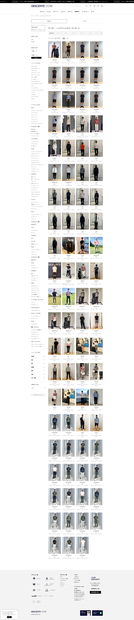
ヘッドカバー (35, 169)
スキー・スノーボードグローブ (38, 344)
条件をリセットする (38, 395)
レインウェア (35, 141)
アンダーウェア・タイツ (37, 123)
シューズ (33, 199)
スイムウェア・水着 (35, 126)
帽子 (33, 177)
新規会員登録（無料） (95, 592)
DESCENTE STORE (42, 6)
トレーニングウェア (36, 316)
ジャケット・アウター (37, 110)
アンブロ (33, 92)
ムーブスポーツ (34, 79)
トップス (34, 112)
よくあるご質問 (77, 580)
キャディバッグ (35, 153)
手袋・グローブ (35, 183)
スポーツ (70, 11)
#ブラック (97, 33)
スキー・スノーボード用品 (37, 346)
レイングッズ (35, 143)
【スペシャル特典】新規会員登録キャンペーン (118, 1)
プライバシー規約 (6, 614)
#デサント (66, 33)
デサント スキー (34, 70)
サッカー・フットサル (35, 313)
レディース (55, 11)
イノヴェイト (33, 94)
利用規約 (75, 588)
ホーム (32, 15)
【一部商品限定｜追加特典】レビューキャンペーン (84, 1)
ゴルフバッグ (35, 288)
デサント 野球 (34, 77)
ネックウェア (35, 187)
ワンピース (34, 119)
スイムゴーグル (35, 334)
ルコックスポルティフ (35, 81)
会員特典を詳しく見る (95, 588)
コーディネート (85, 11)
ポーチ (34, 166)
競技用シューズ (35, 204)
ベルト (34, 181)
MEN (32, 39)
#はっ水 (90, 33)
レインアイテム (34, 138)
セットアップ (35, 121)
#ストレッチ (59, 33)
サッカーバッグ (35, 318)
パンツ (34, 114)
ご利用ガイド (76, 576)
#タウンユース (74, 33)
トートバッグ (35, 158)
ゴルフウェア (35, 285)
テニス (32, 321)
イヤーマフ (34, 190)
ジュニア (63, 11)
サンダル (34, 208)
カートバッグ (35, 160)
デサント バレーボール (35, 74)
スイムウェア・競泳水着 (37, 329)
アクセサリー (34, 174)
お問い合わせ (76, 582)
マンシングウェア (34, 87)
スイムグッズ (35, 196)
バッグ (32, 148)
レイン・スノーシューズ (37, 206)
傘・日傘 (34, 145)
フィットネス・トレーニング (37, 299)
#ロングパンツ (83, 33)
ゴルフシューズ (35, 290)
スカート (34, 117)
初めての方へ (76, 578)
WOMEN (33, 41)
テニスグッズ (34, 324)
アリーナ (33, 85)
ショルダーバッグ (35, 162)
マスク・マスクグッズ (36, 192)
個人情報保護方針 (77, 590)
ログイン (97, 6)
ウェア (32, 107)
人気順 (67, 38)
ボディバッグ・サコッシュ (37, 164)
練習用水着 (34, 131)
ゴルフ (32, 283)
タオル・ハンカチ (35, 194)
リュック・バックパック (37, 151)
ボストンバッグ (35, 156)
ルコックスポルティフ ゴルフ (36, 83)
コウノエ (33, 98)
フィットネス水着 (36, 133)
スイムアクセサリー (36, 338)
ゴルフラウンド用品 (36, 296)
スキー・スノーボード (35, 341)
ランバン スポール (34, 96)
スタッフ (49, 21)
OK (9, 617)
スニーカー (35, 202)
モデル (84, 21)
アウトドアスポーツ (35, 307)
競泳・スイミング (35, 327)
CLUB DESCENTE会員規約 (79, 594)
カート (101, 6)
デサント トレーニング (35, 72)
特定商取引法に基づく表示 (79, 592)
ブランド (42, 11)
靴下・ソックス (35, 179)
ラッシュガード (35, 135)
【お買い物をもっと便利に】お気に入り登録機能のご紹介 (50, 1)
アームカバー (35, 185)
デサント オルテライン (35, 68)
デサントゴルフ (34, 66)
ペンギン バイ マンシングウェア (37, 90)
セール (92, 11)
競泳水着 (34, 129)
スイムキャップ (35, 332)
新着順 (64, 38)
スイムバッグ (35, 171)
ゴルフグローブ (35, 292)
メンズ (48, 11)
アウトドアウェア (35, 310)
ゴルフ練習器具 (35, 294)
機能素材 (77, 11)
